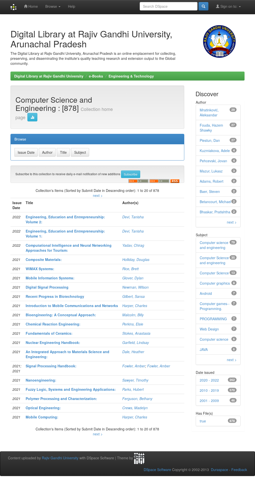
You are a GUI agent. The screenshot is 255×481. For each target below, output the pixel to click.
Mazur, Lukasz (211, 170)
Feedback (239, 469)
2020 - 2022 (209, 380)
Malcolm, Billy (133, 314)
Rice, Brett (130, 268)
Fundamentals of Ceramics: (49, 333)
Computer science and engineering (214, 245)
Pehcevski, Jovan (213, 160)
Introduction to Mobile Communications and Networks (72, 305)
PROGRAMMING (213, 318)
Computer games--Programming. (215, 306)
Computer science (214, 339)
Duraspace (219, 469)
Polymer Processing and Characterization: (61, 398)
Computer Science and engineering (214, 260)
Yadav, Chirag (133, 245)
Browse (51, 6)
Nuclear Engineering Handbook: (53, 342)
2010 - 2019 (209, 390)
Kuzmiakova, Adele (215, 150)
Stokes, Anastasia (136, 333)
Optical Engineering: (43, 407)
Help (71, 6)
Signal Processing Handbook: (51, 365)
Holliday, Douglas (135, 259)
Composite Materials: (44, 259)
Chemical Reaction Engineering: (53, 323)
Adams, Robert (211, 181)
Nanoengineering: (41, 380)
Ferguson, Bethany (137, 398)
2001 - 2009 (209, 400)
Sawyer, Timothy (135, 380)
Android (206, 293)
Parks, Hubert (133, 389)
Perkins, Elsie (132, 323)
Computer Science (214, 272)
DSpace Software (157, 469)
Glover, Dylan (132, 277)
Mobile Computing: (42, 416)
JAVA (204, 349)
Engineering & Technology (131, 76)
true (203, 420)
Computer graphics (215, 283)
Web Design (209, 328)
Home (32, 6)
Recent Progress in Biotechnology (55, 296)
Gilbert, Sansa (133, 296)
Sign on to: (228, 6)
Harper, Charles (134, 305)
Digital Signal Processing (47, 287)
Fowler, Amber (133, 365)
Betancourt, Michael (215, 201)
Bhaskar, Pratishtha (215, 211)
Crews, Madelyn (135, 407)
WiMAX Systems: (40, 268)
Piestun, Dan (210, 140)
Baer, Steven (210, 191)
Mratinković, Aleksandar (209, 112)
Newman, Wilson (135, 287)
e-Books (96, 76)
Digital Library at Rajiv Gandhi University (48, 76)
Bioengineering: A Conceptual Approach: (61, 314)
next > (98, 195)
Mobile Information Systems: (50, 277)
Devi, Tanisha (133, 216)
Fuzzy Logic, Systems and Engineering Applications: (71, 389)
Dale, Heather (133, 351)
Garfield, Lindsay (135, 342)
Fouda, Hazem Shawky (211, 128)
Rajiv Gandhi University (60, 458)
